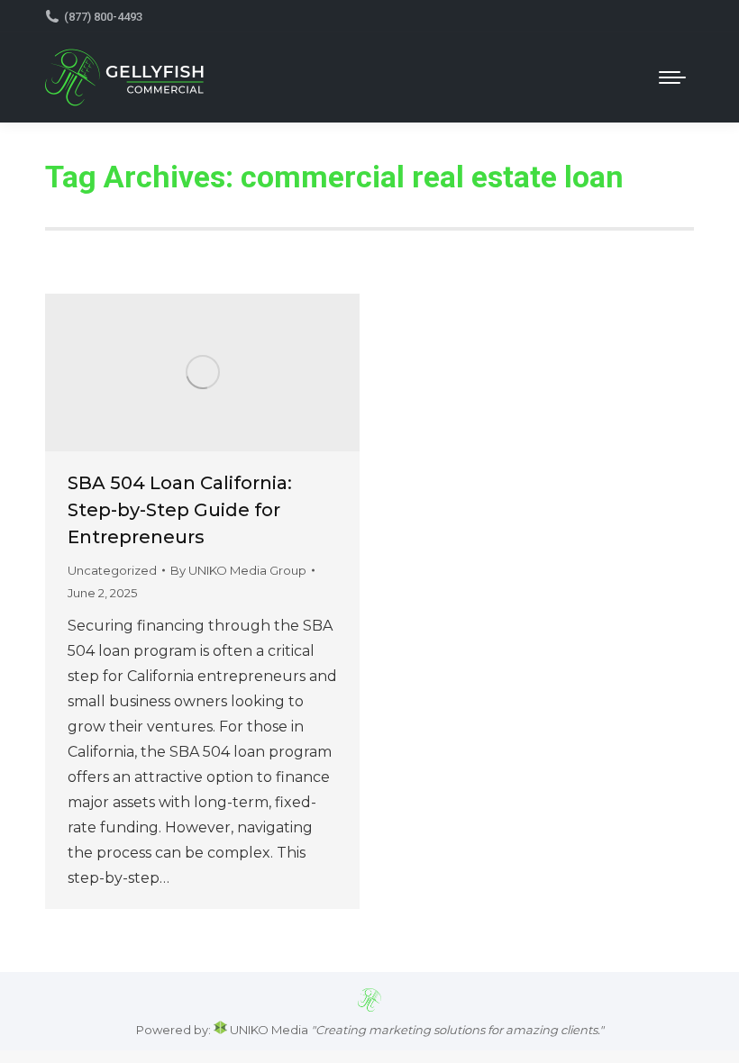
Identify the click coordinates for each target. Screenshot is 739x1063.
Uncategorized (112, 570)
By (238, 570)
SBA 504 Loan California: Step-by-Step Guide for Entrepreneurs (180, 510)
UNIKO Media (267, 1029)
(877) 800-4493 (103, 16)
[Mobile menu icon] (672, 77)
